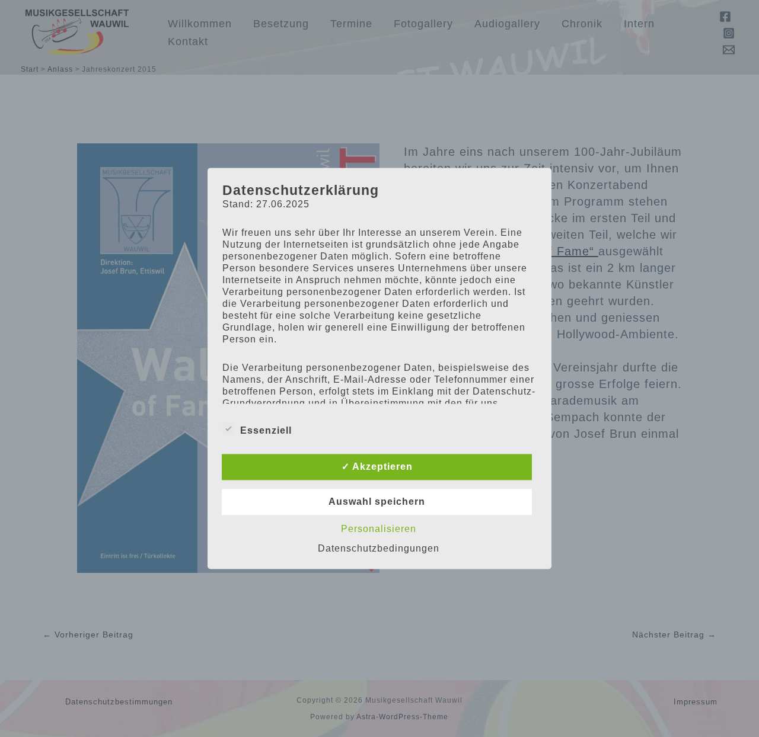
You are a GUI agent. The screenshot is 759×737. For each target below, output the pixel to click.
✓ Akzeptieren (377, 467)
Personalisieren (378, 529)
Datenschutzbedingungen (378, 549)
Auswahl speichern (377, 502)
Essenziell (266, 431)
